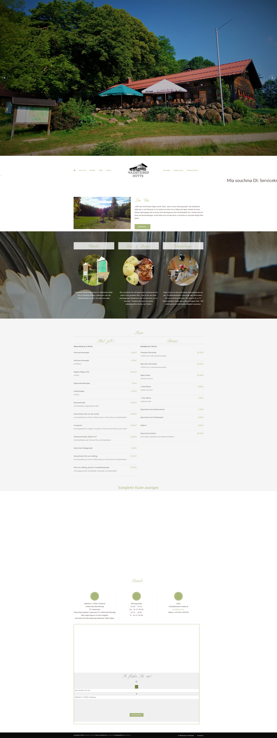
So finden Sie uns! (136, 675)
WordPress (128, 735)
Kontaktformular (178, 609)
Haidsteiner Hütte (89, 735)
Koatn (108, 170)
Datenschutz (192, 170)
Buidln (92, 170)
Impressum (178, 170)
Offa (101, 170)
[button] (136, 702)
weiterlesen (142, 226)
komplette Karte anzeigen (138, 487)
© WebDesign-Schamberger (186, 735)
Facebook (201, 158)
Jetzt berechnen (136, 715)
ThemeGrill (110, 735)
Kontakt (166, 170)
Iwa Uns (82, 170)
